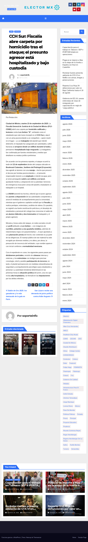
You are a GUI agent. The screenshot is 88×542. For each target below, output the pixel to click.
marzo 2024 (67, 289)
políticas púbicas (69, 414)
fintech (65, 375)
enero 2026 (67, 164)
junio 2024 (67, 272)
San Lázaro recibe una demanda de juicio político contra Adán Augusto (42, 293)
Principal (73, 418)
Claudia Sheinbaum (70, 347)
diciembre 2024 (69, 238)
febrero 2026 (67, 158)
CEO (79, 339)
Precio (65, 418)
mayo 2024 (67, 278)
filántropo (76, 371)
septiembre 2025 (69, 187)
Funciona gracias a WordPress (11, 537)
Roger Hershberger (70, 435)
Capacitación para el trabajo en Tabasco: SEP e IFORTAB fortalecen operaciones (22, 485)
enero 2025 (67, 232)
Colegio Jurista (75, 351)
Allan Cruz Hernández (70, 326)
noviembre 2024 (69, 244)
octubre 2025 (68, 181)
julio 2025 (66, 198)
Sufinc (65, 445)
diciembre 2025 (69, 170)
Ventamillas (75, 449)
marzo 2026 (67, 152)
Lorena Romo (68, 406)
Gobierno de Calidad (70, 379)
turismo (66, 449)
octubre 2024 (68, 249)
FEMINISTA (78, 367)
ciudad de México (69, 343)
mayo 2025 (67, 209)
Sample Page (82, 537)
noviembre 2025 (69, 175)
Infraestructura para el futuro (71, 389)
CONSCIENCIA (68, 355)
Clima (65, 351)
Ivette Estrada (68, 394)
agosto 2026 (67, 124)
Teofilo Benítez (75, 445)
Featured (72, 363)
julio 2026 (66, 130)
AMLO (65, 330)
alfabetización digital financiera (70, 321)
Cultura (75, 359)
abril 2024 (66, 283)
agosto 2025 (67, 192)
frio (72, 375)
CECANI (73, 339)
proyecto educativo (69, 422)
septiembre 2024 (69, 255)
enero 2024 (67, 301)
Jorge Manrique (68, 402)
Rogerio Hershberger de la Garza (72, 440)
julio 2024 (66, 266)
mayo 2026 (67, 141)
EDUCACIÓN (9, 479)
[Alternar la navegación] (45, 18)
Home (74, 537)
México (77, 406)
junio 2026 (67, 135)
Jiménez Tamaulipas (70, 398)
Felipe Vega (67, 367)
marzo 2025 (67, 221)
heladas (66, 383)
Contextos (66, 359)
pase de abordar (69, 410)
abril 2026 (66, 147)
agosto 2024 (67, 261)
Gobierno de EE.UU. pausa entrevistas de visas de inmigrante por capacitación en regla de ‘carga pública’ (73, 103)
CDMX (11, 31)
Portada (17, 31)
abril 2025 (66, 215)
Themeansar (37, 537)
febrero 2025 (67, 226)
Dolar (65, 363)
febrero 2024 (67, 295)
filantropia (67, 371)
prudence (66, 426)
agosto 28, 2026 (13, 489)
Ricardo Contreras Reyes (71, 430)
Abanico (66, 316)
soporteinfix (25, 75)
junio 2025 (67, 204)
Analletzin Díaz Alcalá (70, 334)
